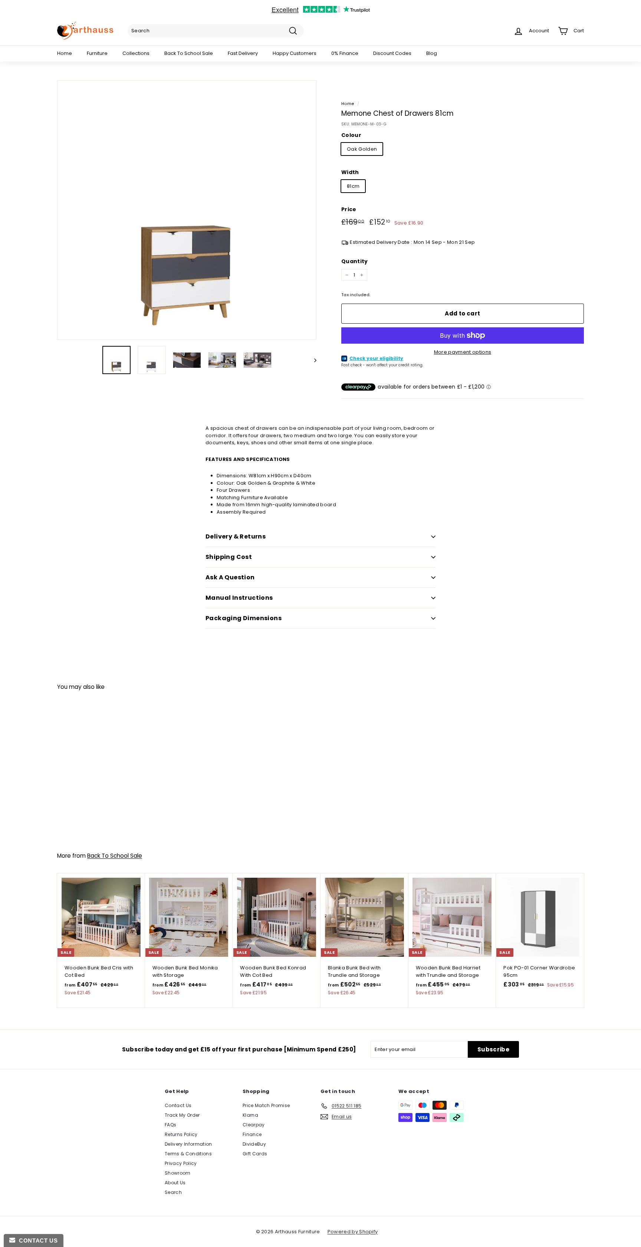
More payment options (463, 352)
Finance (252, 1134)
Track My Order (182, 1115)
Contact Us (178, 1105)
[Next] (311, 360)
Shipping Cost (229, 557)
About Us (175, 1182)
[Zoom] (186, 210)
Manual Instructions (239, 597)
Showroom (178, 1173)
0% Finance (344, 53)
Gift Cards (255, 1154)
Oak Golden (362, 149)
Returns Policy (181, 1134)
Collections (135, 53)
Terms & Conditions (188, 1154)
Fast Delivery (243, 53)
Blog (431, 53)
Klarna (250, 1115)
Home (64, 53)
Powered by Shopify (353, 1231)
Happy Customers (294, 53)
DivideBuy (254, 1144)
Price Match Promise (266, 1105)
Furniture (97, 53)
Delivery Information (188, 1144)
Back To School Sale (188, 53)
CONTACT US (36, 1240)
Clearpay (254, 1125)
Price (348, 209)
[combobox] (216, 30)
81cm (353, 186)
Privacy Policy (181, 1163)
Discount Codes (392, 53)
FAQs (170, 1125)
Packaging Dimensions (244, 618)
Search (173, 1192)
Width (350, 172)
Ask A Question (230, 577)
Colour (351, 135)
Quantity (354, 261)
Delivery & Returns (236, 536)
